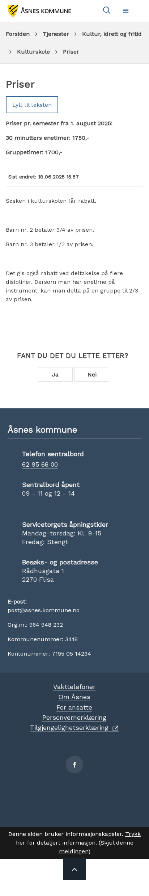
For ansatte (74, 707)
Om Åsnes (74, 697)
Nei (92, 374)
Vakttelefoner (74, 686)
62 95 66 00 (40, 464)
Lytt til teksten (32, 104)
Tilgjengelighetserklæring (69, 727)
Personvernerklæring (74, 717)
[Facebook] (74, 764)
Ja (55, 374)
